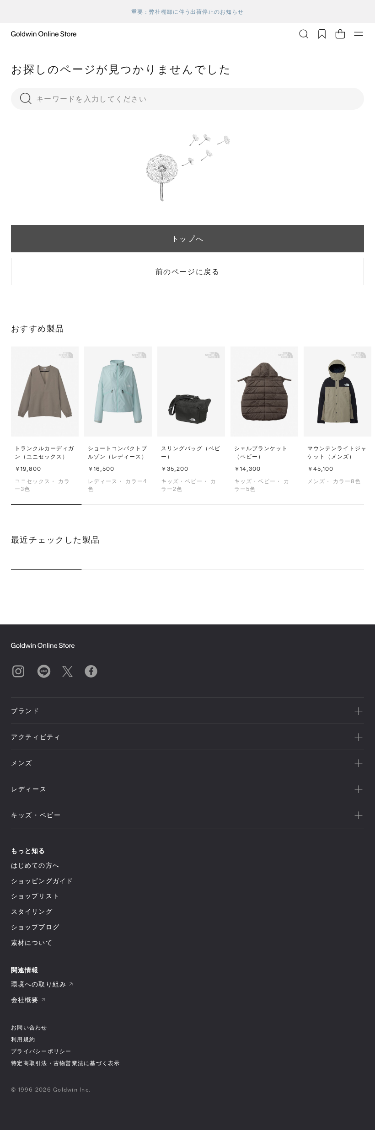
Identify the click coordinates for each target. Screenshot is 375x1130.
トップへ (187, 238)
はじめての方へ (35, 865)
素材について (32, 942)
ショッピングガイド (42, 880)
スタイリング (32, 911)
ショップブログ (35, 926)
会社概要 (24, 999)
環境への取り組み (38, 984)
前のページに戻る (187, 271)
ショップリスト (35, 895)
